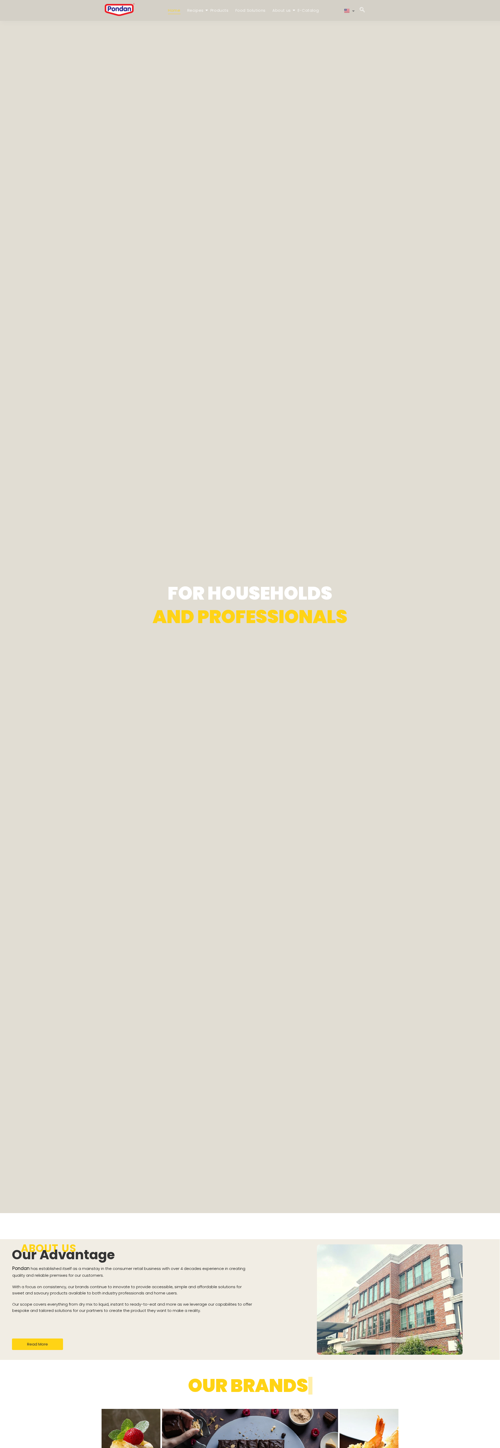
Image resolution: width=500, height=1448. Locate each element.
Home (174, 10)
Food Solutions (250, 10)
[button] (362, 10)
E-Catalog (308, 10)
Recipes (195, 10)
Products (219, 10)
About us (281, 10)
